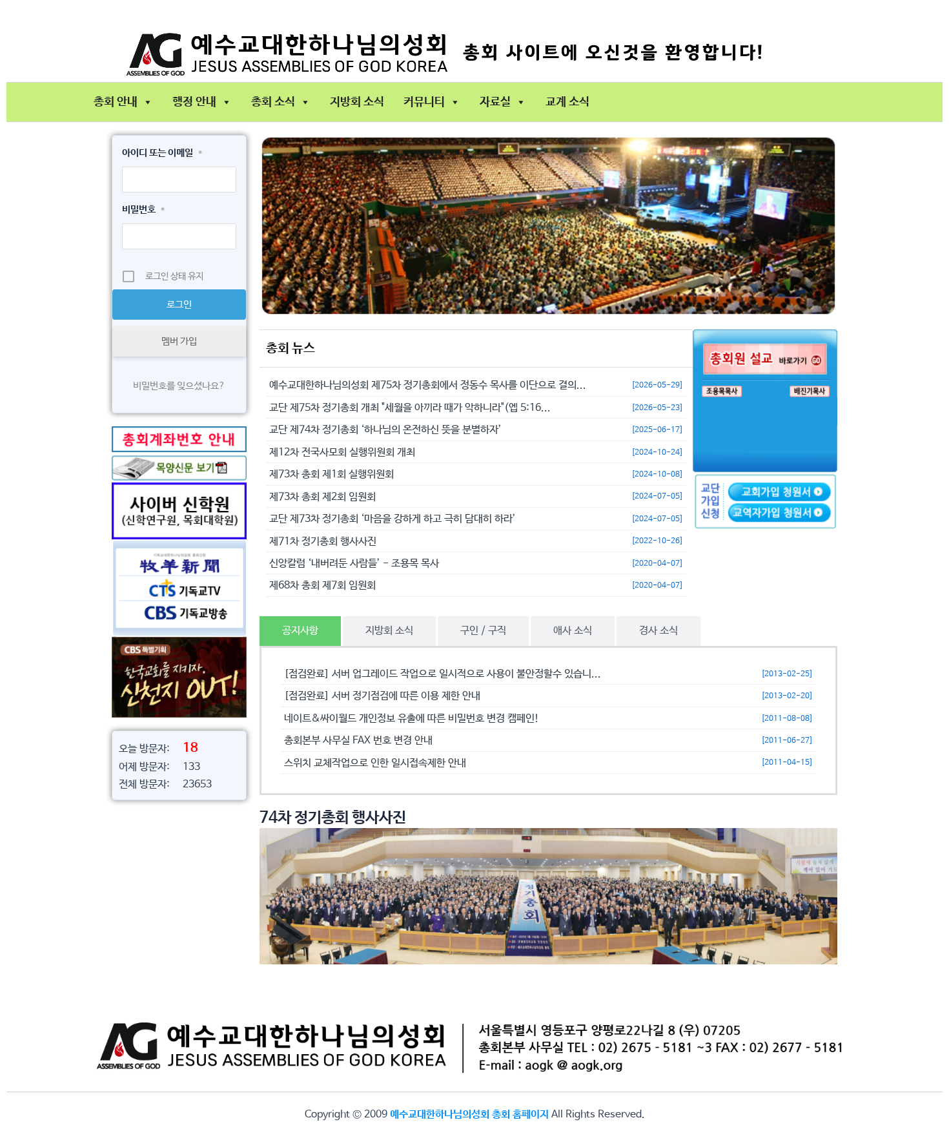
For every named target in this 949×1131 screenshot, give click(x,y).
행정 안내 (194, 102)
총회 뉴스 (290, 348)
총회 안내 (116, 102)
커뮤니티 (424, 102)
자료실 (495, 102)
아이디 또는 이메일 (162, 152)
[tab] (300, 631)
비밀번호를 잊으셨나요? (179, 385)
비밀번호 (143, 209)
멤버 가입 (179, 341)
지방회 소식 (357, 102)
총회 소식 (273, 102)
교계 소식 (567, 102)
